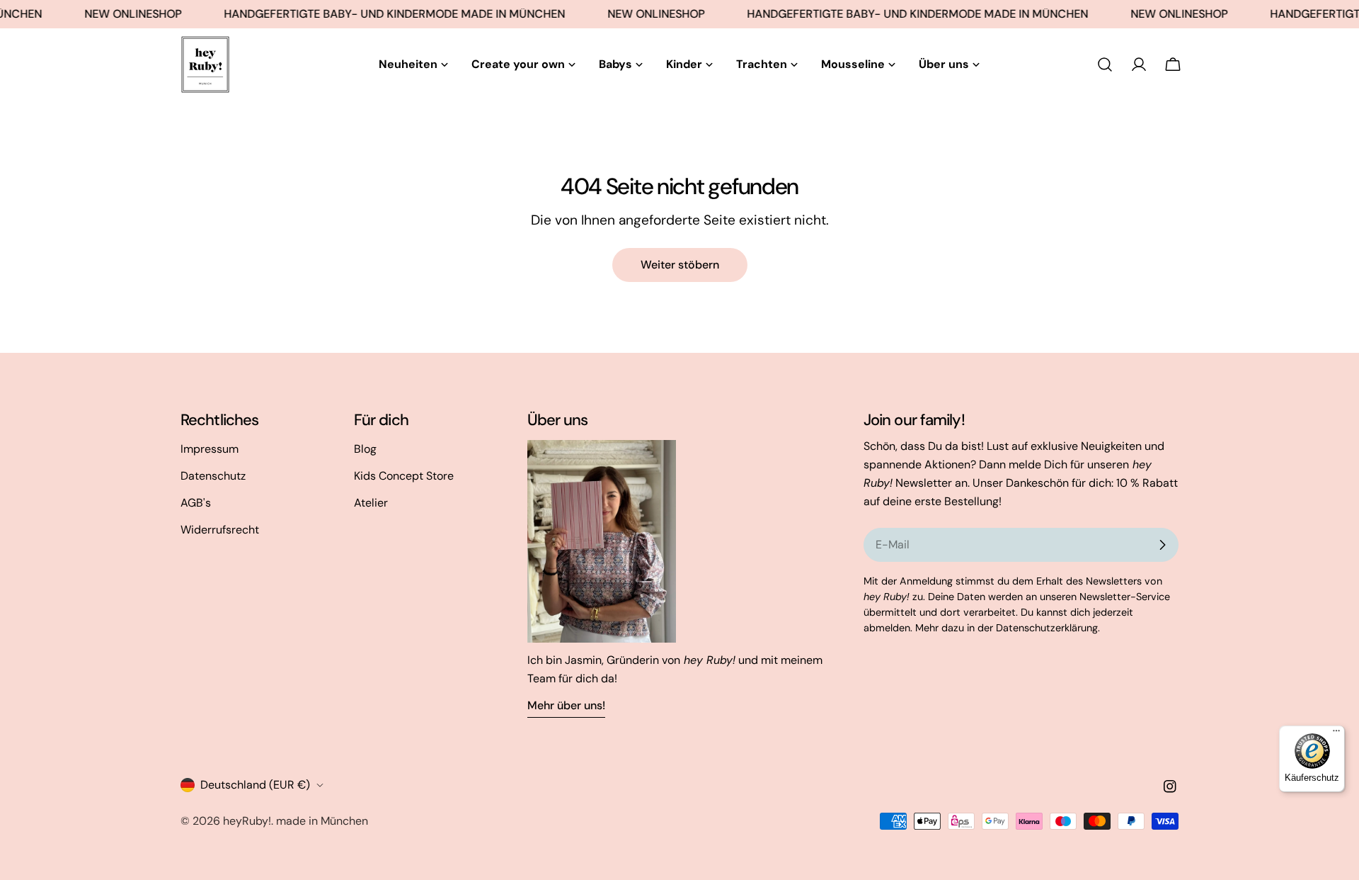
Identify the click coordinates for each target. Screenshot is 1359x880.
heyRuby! (247, 820)
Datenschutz (213, 475)
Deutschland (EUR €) (255, 784)
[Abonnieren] (1162, 545)
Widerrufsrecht (219, 529)
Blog (365, 448)
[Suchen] (1105, 64)
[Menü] (1336, 734)
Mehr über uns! (566, 705)
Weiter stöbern (680, 264)
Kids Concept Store (404, 475)
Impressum (209, 448)
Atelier (371, 502)
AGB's (195, 502)
